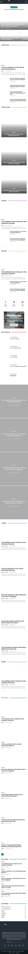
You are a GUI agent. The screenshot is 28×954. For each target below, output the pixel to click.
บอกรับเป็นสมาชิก (22, 301)
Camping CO (13, 375)
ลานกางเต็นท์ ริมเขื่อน (13, 346)
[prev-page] (2, 196)
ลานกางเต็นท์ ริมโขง (13, 374)
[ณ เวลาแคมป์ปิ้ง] (5, 356)
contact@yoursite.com (16, 942)
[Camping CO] (5, 375)
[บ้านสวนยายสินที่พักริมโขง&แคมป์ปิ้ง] (5, 366)
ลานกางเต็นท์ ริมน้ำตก (13, 337)
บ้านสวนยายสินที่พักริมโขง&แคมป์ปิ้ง (18, 366)
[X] (23, 945)
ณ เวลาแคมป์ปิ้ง (13, 357)
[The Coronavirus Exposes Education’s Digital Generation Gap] (5, 93)
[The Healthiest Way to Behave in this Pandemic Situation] (14, 21)
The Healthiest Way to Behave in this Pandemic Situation (14, 222)
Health (2, 22)
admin (2, 71)
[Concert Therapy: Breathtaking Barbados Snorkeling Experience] (5, 101)
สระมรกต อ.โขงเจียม (14, 338)
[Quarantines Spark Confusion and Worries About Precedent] (5, 86)
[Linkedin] (12, 945)
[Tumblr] (19, 945)
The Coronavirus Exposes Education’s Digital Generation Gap (17, 93)
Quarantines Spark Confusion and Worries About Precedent (17, 86)
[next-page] (4, 196)
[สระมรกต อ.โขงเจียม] (5, 338)
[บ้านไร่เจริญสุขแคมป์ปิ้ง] (5, 347)
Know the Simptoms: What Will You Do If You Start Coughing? (17, 79)
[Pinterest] (15, 945)
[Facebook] (5, 945)
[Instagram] (8, 945)
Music (2, 843)
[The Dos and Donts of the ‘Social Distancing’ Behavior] (11, 35)
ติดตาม (14, 301)
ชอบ (5, 301)
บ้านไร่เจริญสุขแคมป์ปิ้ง (15, 348)
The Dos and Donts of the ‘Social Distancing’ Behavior (12, 68)
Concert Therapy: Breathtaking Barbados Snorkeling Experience (18, 100)
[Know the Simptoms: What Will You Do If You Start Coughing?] (5, 79)
